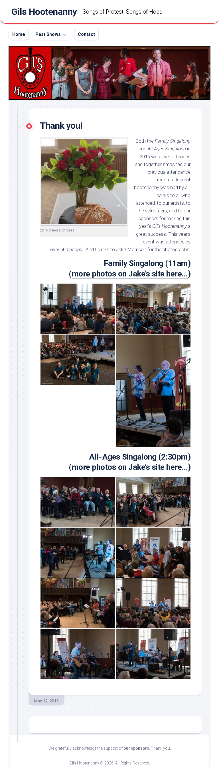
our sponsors (136, 748)
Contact (86, 34)
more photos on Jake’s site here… (130, 273)
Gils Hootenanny (44, 11)
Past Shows (48, 34)
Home (18, 34)
